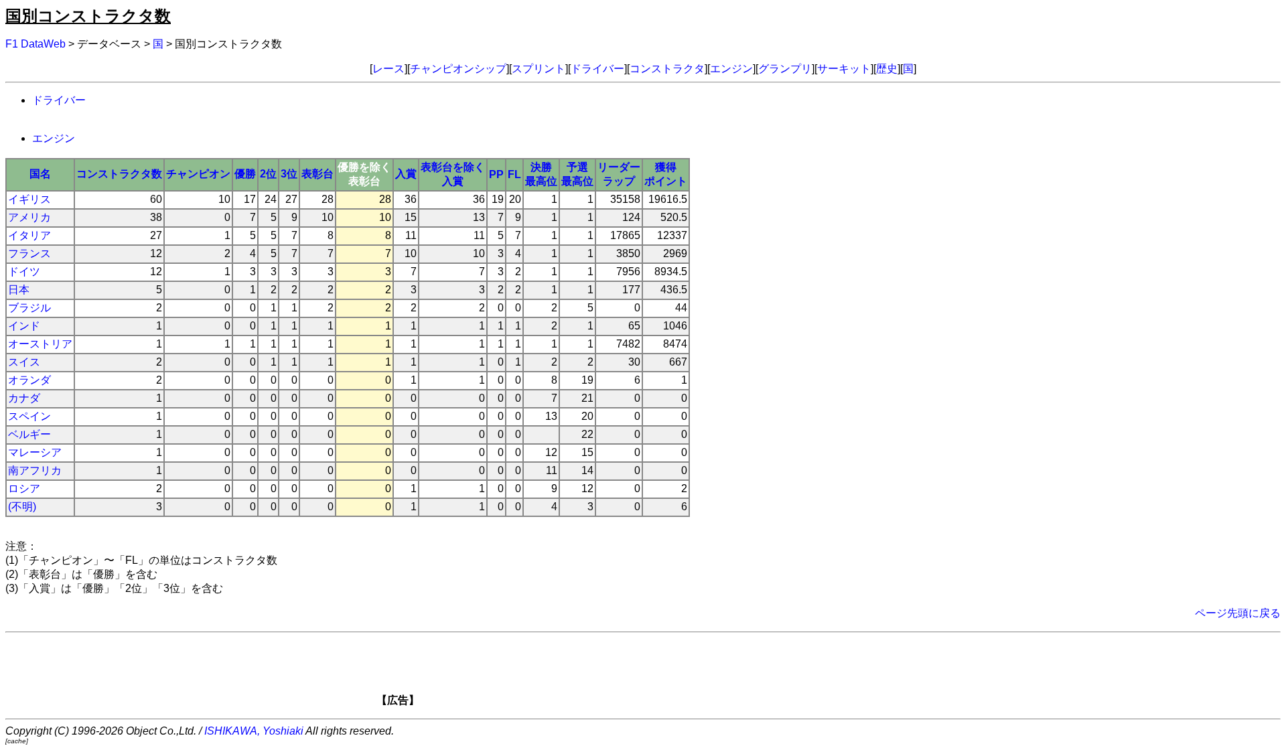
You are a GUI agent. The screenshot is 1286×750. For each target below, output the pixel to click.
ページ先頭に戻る (1238, 613)
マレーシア (35, 452)
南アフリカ (35, 470)
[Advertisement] (666, 674)
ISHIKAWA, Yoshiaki (253, 731)
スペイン (29, 416)
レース (388, 68)
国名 (40, 173)
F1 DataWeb (35, 44)
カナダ (24, 398)
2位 (268, 173)
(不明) (22, 506)
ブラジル (29, 307)
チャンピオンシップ (458, 68)
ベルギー (29, 434)
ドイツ (24, 271)
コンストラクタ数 (119, 173)
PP (496, 174)
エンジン (731, 68)
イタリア (29, 235)
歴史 (887, 68)
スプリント (538, 68)
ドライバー (597, 68)
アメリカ (29, 217)
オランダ (29, 380)
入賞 (406, 173)
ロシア (24, 488)
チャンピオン (198, 173)
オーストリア (40, 344)
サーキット (844, 68)
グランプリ (785, 68)
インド (24, 325)
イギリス (29, 199)
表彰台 (317, 173)
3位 (289, 173)
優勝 (245, 173)
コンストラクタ (667, 68)
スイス (24, 362)
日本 (18, 289)
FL (514, 174)
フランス (29, 253)
